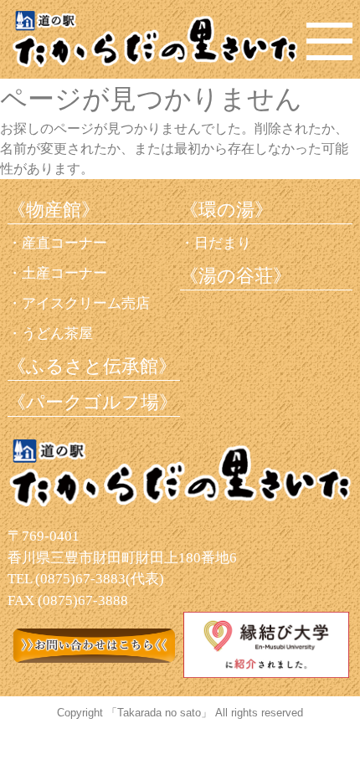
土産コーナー (64, 273)
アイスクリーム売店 (86, 303)
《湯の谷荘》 (235, 276)
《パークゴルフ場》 (92, 403)
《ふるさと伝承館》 (92, 367)
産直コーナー (64, 243)
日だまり (222, 243)
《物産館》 (54, 210)
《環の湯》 (226, 210)
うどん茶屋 (57, 333)
